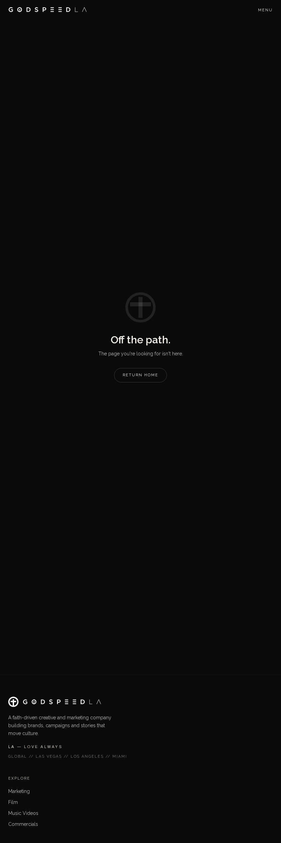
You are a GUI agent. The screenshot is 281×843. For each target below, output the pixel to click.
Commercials (23, 824)
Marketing (19, 791)
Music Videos (23, 813)
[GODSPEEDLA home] (47, 9)
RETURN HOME (140, 375)
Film (13, 802)
